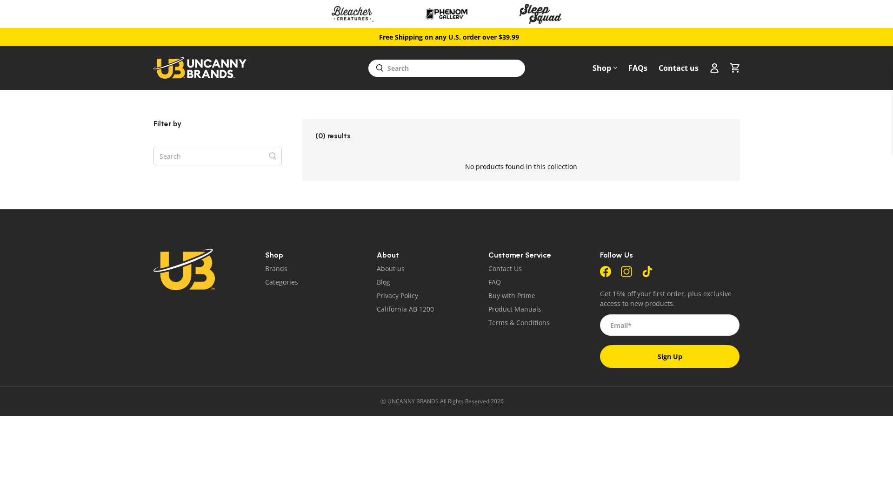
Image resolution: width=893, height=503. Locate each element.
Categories (281, 282)
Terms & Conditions (519, 322)
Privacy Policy (397, 295)
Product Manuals (514, 309)
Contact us (679, 68)
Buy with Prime (511, 295)
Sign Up (670, 356)
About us (391, 268)
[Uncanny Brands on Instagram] (626, 274)
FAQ (494, 282)
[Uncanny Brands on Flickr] (647, 274)
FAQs (637, 68)
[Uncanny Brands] (200, 68)
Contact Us (505, 268)
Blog (383, 282)
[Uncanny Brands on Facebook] (605, 274)
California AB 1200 (405, 309)
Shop (602, 68)
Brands (276, 268)
